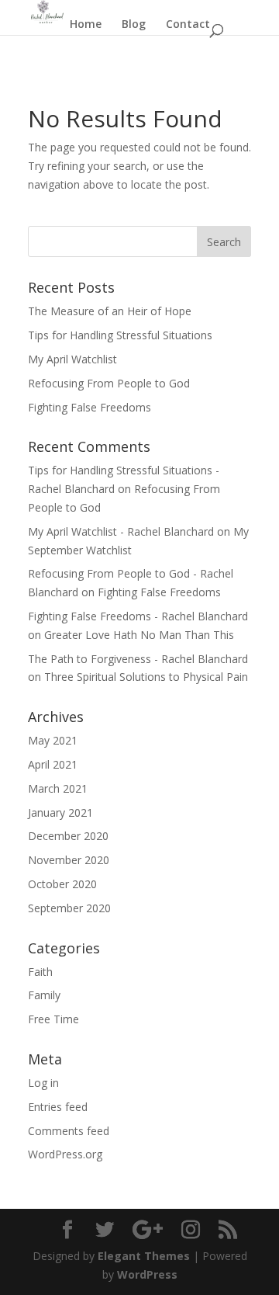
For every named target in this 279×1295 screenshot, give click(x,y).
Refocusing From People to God (109, 383)
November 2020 (68, 859)
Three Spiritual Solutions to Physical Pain (146, 676)
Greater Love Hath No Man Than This (139, 634)
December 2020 (68, 835)
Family (44, 995)
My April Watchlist (72, 359)
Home (86, 25)
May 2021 (53, 740)
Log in (43, 1082)
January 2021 (60, 812)
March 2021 (58, 788)
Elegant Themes (144, 1255)
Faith (40, 971)
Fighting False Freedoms (89, 407)
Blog (134, 25)
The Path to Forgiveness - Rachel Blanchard (138, 658)
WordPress (147, 1274)
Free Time (53, 1019)
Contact (188, 25)
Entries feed (58, 1106)
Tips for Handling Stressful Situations (120, 335)
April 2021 (53, 764)
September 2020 (69, 908)
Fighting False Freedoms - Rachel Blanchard (138, 616)
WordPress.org (65, 1154)
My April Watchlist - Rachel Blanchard (121, 531)
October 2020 (62, 884)
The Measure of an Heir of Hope (109, 311)
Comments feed (68, 1130)
